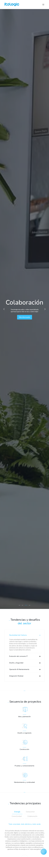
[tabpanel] (24, 309)
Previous (4, 309)
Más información (24, 317)
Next (45, 309)
